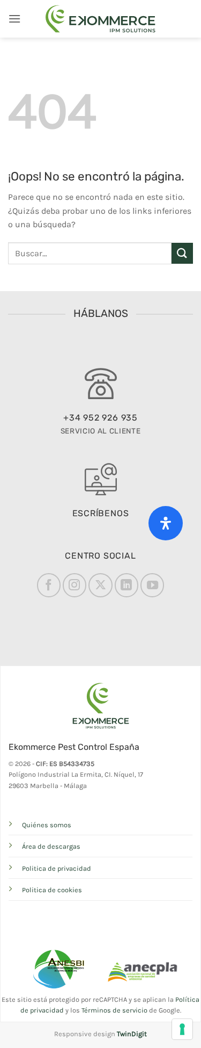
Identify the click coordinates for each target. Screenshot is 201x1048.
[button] (14, 18)
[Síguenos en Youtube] (152, 585)
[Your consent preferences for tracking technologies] (182, 1029)
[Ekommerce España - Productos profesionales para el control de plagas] (100, 19)
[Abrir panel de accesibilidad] (165, 523)
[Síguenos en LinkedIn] (126, 585)
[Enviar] (182, 253)
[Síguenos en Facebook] (49, 585)
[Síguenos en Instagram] (74, 585)
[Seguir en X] (100, 585)
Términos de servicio (114, 1010)
